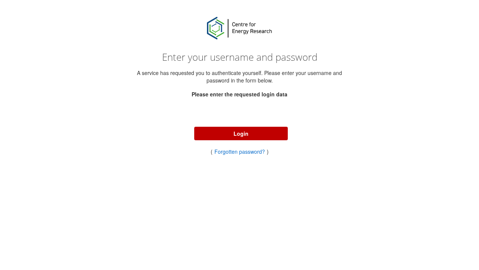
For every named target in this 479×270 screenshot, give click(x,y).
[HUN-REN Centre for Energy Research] (239, 28)
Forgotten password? (239, 151)
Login (241, 133)
